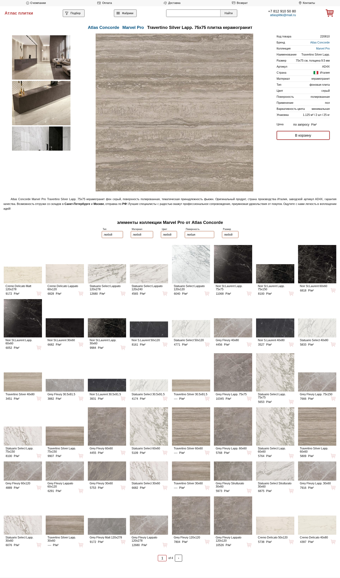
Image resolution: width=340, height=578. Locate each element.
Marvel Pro (133, 27)
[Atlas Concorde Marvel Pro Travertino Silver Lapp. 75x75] (174, 112)
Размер (227, 229)
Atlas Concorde (320, 42)
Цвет (164, 229)
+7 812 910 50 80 (282, 11)
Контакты (309, 2)
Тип (104, 229)
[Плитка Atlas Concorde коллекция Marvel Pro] (41, 57)
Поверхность (193, 229)
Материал (137, 229)
